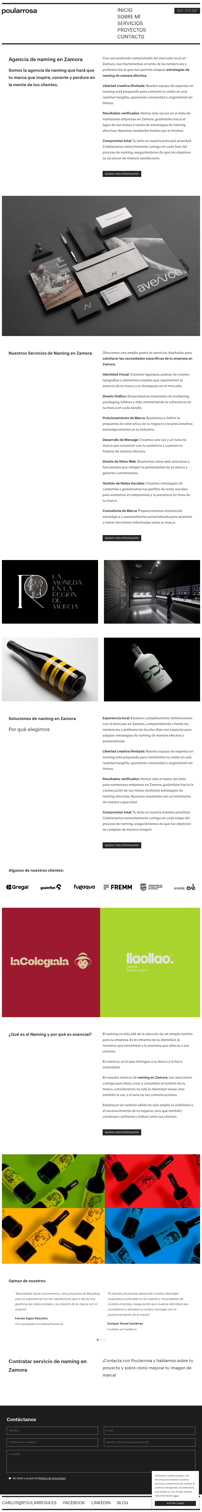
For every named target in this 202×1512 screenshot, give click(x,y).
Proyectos (131, 30)
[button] (98, 1340)
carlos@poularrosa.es (29, 1503)
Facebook (74, 1503)
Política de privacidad (52, 1478)
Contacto (130, 37)
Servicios (130, 23)
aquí (176, 1496)
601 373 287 (187, 11)
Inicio (124, 10)
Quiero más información (122, 173)
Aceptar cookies (175, 1503)
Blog (122, 1503)
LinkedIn (101, 1503)
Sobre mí (128, 17)
